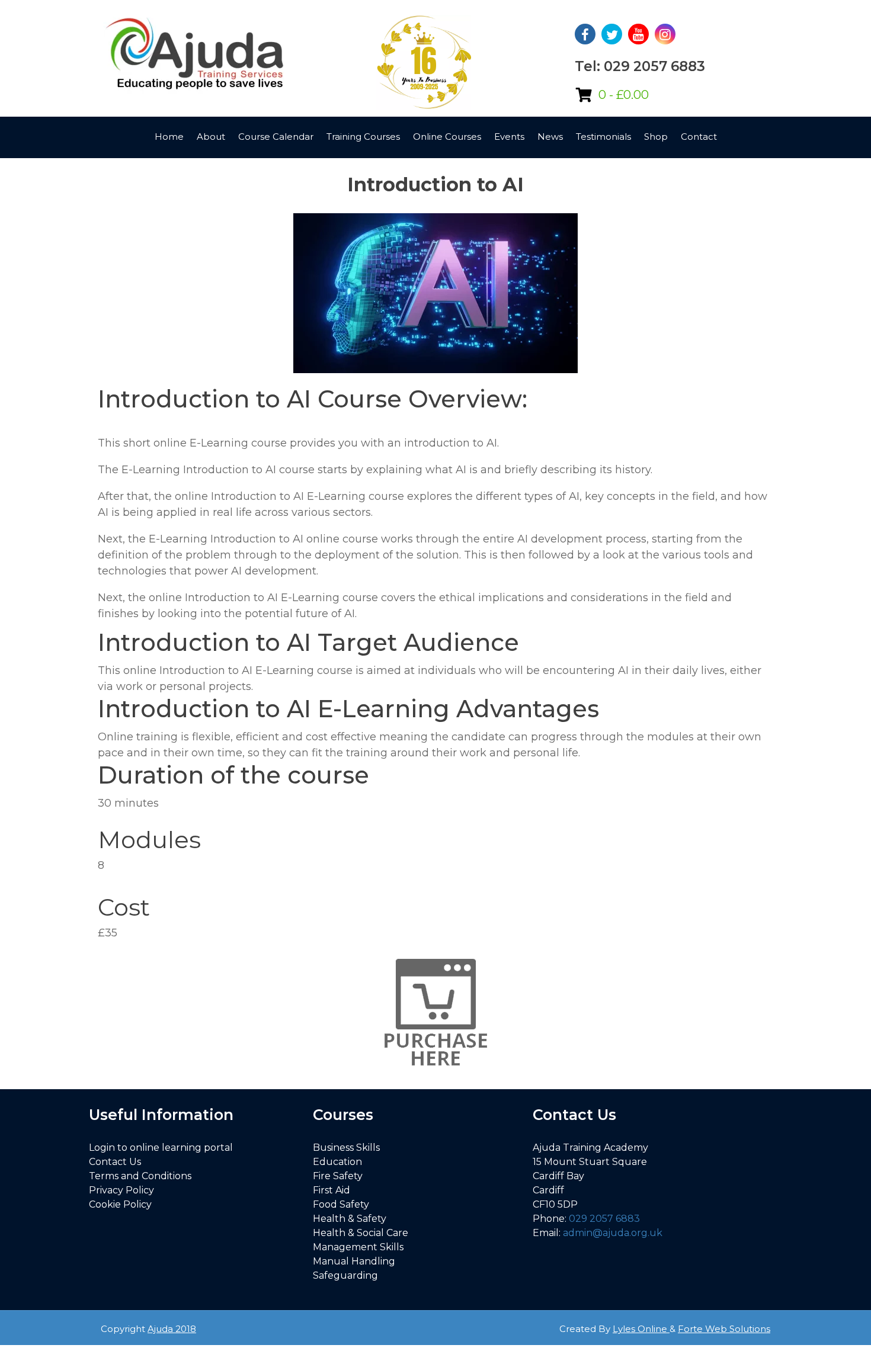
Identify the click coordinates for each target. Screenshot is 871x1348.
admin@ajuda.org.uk (612, 1232)
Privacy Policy (121, 1190)
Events (509, 136)
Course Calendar (275, 136)
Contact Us (115, 1161)
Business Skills (346, 1147)
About (211, 136)
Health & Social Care (360, 1232)
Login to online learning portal (161, 1147)
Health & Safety (349, 1218)
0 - (623, 95)
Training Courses (363, 136)
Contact (699, 136)
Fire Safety (338, 1176)
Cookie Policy (120, 1204)
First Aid (331, 1190)
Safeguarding (345, 1275)
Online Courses (447, 136)
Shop (656, 136)
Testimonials (603, 136)
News (550, 136)
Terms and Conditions (140, 1176)
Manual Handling (354, 1261)
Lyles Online (641, 1328)
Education (337, 1161)
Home (169, 136)
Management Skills (358, 1247)
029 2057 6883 (604, 1218)
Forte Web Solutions (724, 1328)
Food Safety (341, 1204)
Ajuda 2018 (172, 1328)
